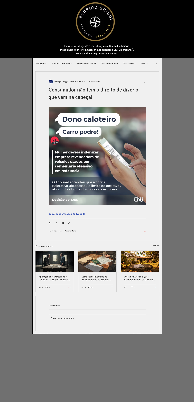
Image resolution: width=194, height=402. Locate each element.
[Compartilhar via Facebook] (50, 222)
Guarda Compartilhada (62, 63)
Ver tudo (155, 245)
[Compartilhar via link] (69, 222)
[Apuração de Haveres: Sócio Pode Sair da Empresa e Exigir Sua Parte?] (55, 261)
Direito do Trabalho (109, 63)
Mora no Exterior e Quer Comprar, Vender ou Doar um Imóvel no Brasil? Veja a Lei (138, 278)
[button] (156, 63)
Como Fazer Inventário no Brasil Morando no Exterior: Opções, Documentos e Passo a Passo (97, 278)
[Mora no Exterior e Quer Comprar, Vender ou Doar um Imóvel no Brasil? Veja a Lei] (140, 261)
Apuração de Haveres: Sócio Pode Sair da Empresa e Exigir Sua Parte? (54, 278)
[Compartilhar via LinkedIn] (62, 222)
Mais (143, 63)
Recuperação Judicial (86, 63)
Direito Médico (129, 63)
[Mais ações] (144, 81)
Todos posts (40, 63)
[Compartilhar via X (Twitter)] (56, 222)
